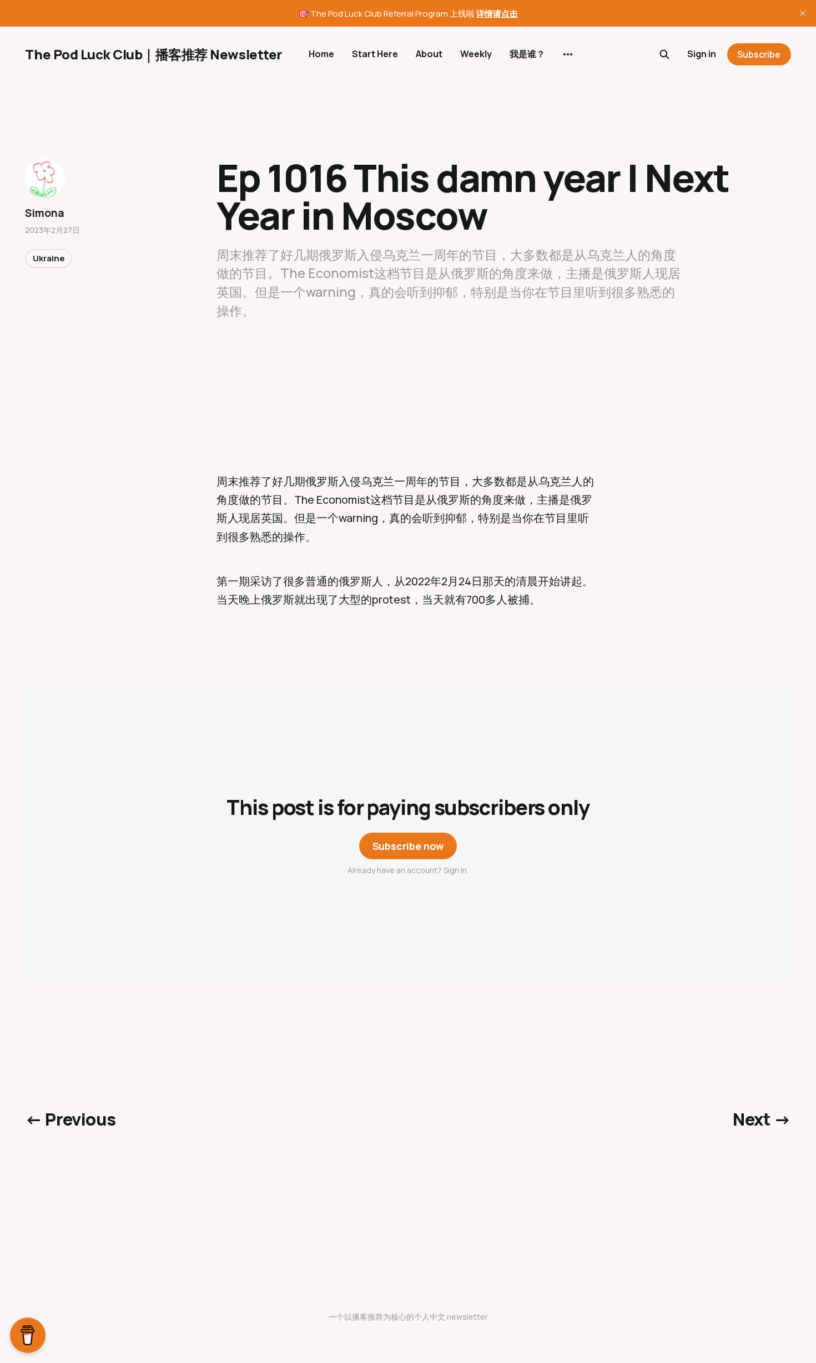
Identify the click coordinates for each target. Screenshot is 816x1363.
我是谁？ (527, 54)
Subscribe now (408, 846)
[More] (568, 54)
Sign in (701, 54)
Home (321, 54)
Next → (761, 1119)
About (429, 54)
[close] (803, 13)
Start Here (375, 54)
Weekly (476, 54)
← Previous (70, 1119)
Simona (44, 213)
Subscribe (758, 54)
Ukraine (48, 258)
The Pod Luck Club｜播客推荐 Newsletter (153, 54)
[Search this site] (664, 54)
